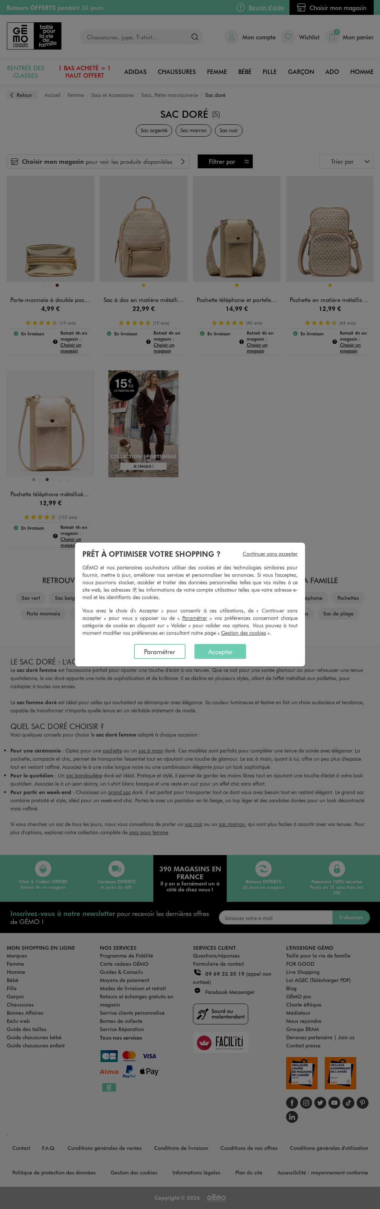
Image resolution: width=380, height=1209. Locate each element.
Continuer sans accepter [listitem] (270, 553)
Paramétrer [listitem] (159, 651)
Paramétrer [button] (194, 617)
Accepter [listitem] (220, 651)
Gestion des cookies (243, 632)
